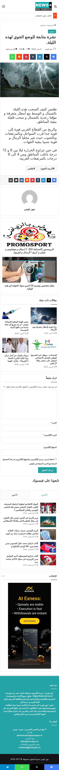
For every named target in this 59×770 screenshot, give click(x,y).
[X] (49, 180)
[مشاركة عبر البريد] (16, 180)
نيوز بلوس (48, 49)
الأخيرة (44, 494)
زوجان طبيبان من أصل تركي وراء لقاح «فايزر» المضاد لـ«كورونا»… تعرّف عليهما (16, 358)
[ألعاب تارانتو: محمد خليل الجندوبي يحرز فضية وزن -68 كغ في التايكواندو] (48, 547)
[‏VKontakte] (21, 180)
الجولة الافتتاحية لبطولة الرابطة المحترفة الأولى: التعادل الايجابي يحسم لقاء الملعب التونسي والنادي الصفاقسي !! (21, 507)
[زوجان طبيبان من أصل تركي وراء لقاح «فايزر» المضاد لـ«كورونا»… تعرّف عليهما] (15, 345)
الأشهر (15, 494)
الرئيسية (50, 25)
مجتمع (43, 25)
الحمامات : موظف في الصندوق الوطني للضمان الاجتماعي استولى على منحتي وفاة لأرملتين (44, 359)
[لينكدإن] (43, 180)
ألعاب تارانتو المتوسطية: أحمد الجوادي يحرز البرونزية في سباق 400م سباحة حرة (22, 559)
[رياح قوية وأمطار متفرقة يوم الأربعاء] (44, 315)
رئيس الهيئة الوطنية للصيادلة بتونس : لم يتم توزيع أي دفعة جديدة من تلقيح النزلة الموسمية (16, 325)
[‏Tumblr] (38, 180)
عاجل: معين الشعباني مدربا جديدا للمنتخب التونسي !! (30, 15)
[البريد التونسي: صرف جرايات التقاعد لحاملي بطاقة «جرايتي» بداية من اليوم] (48, 534)
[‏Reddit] (27, 180)
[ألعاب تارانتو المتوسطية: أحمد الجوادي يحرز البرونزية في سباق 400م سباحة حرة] (48, 560)
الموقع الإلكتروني (50, 447)
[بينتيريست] (32, 180)
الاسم (54, 423)
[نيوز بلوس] (43, 6)
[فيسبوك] (54, 180)
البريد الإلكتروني (50, 435)
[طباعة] (11, 180)
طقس (31, 168)
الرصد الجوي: (46, 168)
